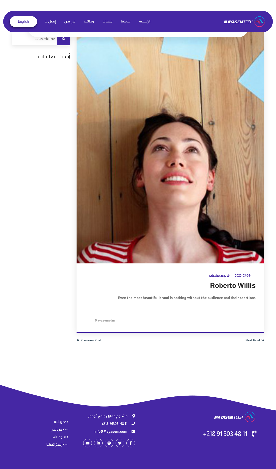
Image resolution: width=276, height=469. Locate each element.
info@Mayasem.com (110, 431)
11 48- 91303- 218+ (114, 424)
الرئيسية (145, 21)
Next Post (252, 340)
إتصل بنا (50, 21)
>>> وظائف (60, 437)
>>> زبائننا (61, 422)
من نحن (69, 21)
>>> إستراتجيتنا (57, 444)
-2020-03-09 (243, 275)
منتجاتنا (107, 21)
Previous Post (91, 340)
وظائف (89, 21)
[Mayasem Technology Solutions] (245, 21)
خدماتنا (125, 21)
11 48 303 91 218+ (225, 433)
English (23, 21)
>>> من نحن (59, 429)
